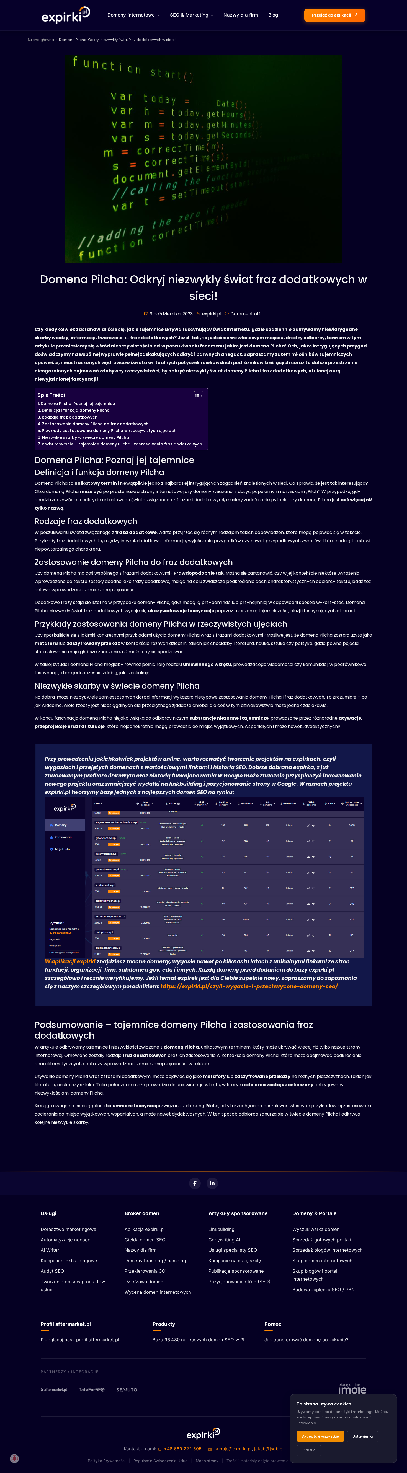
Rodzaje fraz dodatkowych (69, 417)
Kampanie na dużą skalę (234, 1260)
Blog (273, 15)
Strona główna (41, 39)
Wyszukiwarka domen (316, 1229)
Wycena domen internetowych (158, 1292)
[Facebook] (195, 1183)
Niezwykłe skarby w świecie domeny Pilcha (85, 437)
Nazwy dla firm (240, 15)
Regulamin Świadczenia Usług (160, 1460)
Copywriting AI (224, 1240)
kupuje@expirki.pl (233, 1448)
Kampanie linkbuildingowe (69, 1260)
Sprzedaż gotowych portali (321, 1240)
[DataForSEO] (91, 1390)
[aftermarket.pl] (54, 1390)
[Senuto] (129, 1390)
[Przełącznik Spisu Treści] (196, 395)
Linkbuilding (221, 1229)
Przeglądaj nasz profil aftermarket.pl (80, 1339)
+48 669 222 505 (183, 1448)
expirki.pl (211, 314)
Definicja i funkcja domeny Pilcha (76, 410)
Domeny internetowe (131, 15)
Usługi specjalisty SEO (232, 1250)
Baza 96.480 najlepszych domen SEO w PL (199, 1339)
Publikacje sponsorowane (236, 1271)
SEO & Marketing (189, 15)
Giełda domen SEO (145, 1240)
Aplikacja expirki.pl (145, 1229)
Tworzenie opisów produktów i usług (74, 1285)
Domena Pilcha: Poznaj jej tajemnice (78, 403)
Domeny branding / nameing (155, 1260)
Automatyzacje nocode (66, 1240)
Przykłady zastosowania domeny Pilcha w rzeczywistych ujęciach (109, 430)
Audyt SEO (52, 1271)
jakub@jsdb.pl (269, 1448)
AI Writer (50, 1250)
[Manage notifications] (14, 1458)
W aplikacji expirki (70, 961)
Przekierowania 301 (146, 1271)
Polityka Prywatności (106, 1460)
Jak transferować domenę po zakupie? (306, 1339)
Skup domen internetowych (322, 1260)
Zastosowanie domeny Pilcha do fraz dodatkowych (95, 424)
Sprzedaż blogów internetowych (327, 1250)
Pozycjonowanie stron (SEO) (239, 1281)
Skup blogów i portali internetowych (315, 1275)
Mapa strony (207, 1460)
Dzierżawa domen (144, 1281)
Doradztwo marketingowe (68, 1229)
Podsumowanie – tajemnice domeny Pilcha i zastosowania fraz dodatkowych (122, 444)
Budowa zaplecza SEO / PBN (323, 1289)
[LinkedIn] (212, 1183)
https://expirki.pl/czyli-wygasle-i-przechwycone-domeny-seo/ (249, 986)
